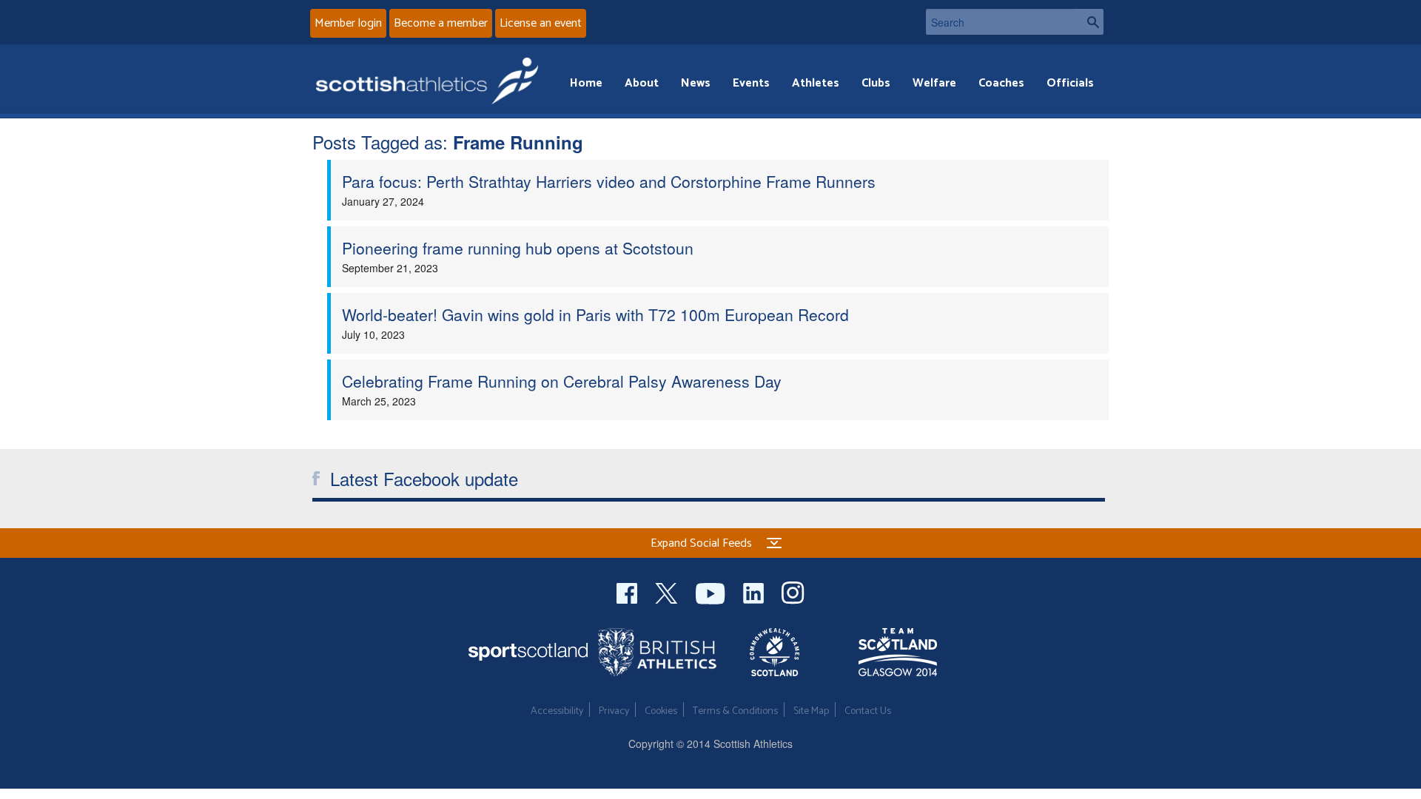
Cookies (661, 711)
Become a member (441, 23)
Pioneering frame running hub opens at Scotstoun (517, 248)
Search (1088, 22)
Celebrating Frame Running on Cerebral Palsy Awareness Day (562, 381)
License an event (541, 23)
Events (751, 83)
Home (586, 83)
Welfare (934, 83)
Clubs (875, 83)
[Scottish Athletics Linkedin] (755, 591)
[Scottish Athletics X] (668, 591)
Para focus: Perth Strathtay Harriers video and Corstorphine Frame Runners (609, 181)
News (695, 83)
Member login (348, 23)
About (642, 83)
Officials (1070, 83)
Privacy (614, 711)
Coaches (1001, 83)
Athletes (815, 83)
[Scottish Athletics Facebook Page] (628, 591)
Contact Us (867, 711)
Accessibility (557, 711)
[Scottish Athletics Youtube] (712, 591)
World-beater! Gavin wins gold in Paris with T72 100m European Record (595, 314)
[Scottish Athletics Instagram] (793, 591)
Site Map (811, 711)
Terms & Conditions (735, 711)
